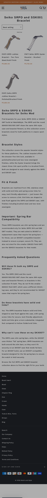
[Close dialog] (42, 219)
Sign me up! (23, 275)
